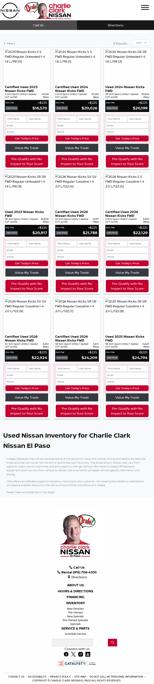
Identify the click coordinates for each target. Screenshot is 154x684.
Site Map (80, 676)
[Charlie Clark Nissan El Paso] (36, 10)
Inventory (75, 603)
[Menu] (145, 8)
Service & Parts (75, 628)
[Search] (112, 642)
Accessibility (37, 676)
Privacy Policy (60, 676)
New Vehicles (75, 608)
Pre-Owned (75, 612)
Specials (75, 624)
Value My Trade (26, 148)
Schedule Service (75, 634)
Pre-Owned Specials (75, 620)
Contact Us (16, 676)
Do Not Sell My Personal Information (117, 676)
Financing (75, 597)
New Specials (75, 616)
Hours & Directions (75, 591)
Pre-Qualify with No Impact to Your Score (26, 161)
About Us (75, 585)
